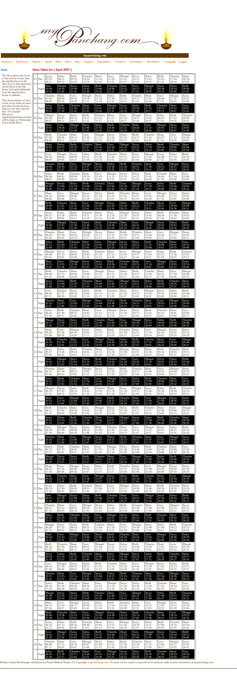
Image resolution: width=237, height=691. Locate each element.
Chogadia (170, 61)
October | (120, 61)
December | (153, 61)
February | (22, 61)
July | (78, 61)
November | (136, 61)
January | (7, 61)
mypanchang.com (94, 55)
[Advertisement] (118, 10)
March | (37, 61)
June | (68, 61)
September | (104, 61)
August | (89, 61)
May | (58, 61)
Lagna (183, 61)
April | (48, 61)
